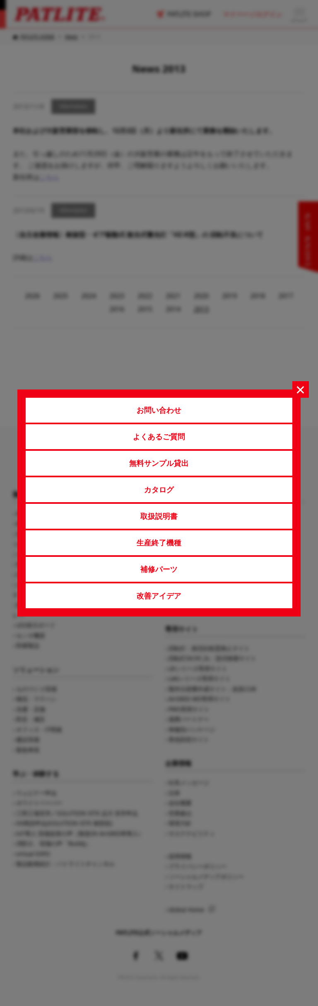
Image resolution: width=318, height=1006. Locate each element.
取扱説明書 (159, 516)
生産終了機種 (159, 542)
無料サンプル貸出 (159, 463)
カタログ (159, 489)
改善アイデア (159, 595)
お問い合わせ (159, 410)
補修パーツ (159, 569)
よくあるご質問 (159, 436)
